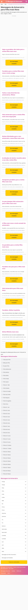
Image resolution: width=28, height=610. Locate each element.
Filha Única (5, 404)
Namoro (4, 526)
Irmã (3, 494)
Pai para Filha (6, 366)
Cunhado (4, 538)
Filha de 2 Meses (7, 451)
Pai (2, 503)
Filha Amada (6, 378)
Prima (3, 507)
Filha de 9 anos (6, 432)
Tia (2, 519)
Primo (3, 510)
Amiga (3, 481)
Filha (5, 4)
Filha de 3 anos (6, 413)
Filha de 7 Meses (7, 467)
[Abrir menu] (1, 1)
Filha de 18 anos (6, 442)
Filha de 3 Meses (7, 454)
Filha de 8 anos (6, 429)
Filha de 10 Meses (7, 445)
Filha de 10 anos (6, 435)
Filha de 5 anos (6, 420)
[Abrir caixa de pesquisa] (26, 1)
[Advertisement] (14, 31)
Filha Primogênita (7, 400)
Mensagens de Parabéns (7, 557)
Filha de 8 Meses (7, 470)
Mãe (3, 500)
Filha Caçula (5, 381)
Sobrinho (4, 516)
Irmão (3, 497)
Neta (3, 548)
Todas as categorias (14, 562)
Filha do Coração (7, 391)
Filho (3, 491)
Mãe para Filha (6, 362)
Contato (13, 571)
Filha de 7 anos (6, 426)
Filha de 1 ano (6, 407)
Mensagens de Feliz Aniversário (9, 554)
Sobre (8, 573)
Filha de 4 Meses (7, 458)
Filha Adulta (5, 375)
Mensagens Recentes (5, 571)
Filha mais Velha (6, 394)
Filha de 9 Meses (7, 473)
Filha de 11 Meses (7, 448)
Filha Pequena (6, 397)
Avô (3, 545)
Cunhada (4, 535)
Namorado (4, 532)
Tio (2, 522)
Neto (3, 551)
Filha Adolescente (7, 369)
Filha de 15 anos (6, 439)
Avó (3, 541)
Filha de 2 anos (6, 410)
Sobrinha (4, 513)
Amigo (3, 484)
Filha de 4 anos (6, 416)
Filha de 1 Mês (6, 385)
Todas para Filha (6, 359)
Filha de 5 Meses (7, 461)
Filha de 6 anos (6, 423)
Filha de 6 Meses (7, 464)
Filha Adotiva (6, 372)
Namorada (4, 529)
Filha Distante (6, 388)
